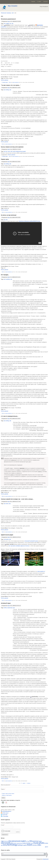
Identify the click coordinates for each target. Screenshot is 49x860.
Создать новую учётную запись (8, 793)
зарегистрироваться (15, 82)
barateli (24, 151)
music (36, 843)
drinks (5, 607)
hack (9, 151)
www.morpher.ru (41, 571)
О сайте (39, 1)
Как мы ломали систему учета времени (12, 147)
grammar (35, 841)
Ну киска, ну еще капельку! (8, 215)
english (7, 23)
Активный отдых (6, 603)
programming (19, 151)
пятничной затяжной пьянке (31, 541)
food (28, 841)
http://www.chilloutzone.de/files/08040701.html (29, 221)
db (4, 841)
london (14, 843)
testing (7, 89)
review (46, 843)
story (5, 845)
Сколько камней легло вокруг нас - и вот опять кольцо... (17, 499)
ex (26, 841)
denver (6, 841)
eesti (18, 841)
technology (12, 845)
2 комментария (5, 82)
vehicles (34, 845)
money (28, 843)
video (39, 845)
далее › (24, 783)
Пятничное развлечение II (8, 19)
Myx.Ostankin (12, 6)
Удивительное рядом (7, 534)
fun (10, 23)
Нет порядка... (5, 274)
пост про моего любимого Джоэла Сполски (18, 545)
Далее (46, 846)
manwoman (10, 607)
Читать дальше (4, 80)
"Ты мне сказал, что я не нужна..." (11, 85)
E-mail (3, 825)
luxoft (14, 151)
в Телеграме (5, 816)
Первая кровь (5, 159)
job (12, 12)
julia (11, 843)
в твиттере (4, 814)
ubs (12, 23)
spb (2, 845)
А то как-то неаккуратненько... (9, 416)
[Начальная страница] (4, 7)
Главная (33, 1)
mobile (24, 843)
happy (40, 841)
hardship (8, 279)
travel (7, 503)
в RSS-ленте (5, 813)
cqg (2, 841)
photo (7, 539)
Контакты (46, 1)
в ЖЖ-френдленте (6, 811)
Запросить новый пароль (7, 795)
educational (12, 841)
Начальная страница (6, 12)
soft (4, 539)
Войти (10, 82)
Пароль (3, 789)
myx (9, 21)
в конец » (29, 783)
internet (4, 843)
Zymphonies (45, 859)
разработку (3, 26)
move (32, 843)
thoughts (24, 845)
